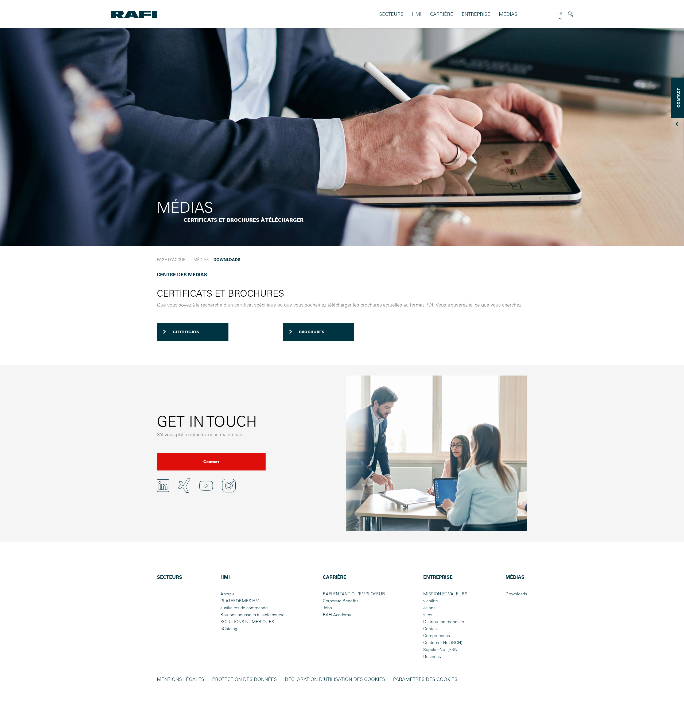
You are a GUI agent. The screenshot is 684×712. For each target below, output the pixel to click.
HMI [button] (416, 14)
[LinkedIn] (163, 485)
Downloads (516, 593)
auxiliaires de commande (244, 607)
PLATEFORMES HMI (240, 600)
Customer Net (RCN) (442, 642)
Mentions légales (180, 679)
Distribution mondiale (443, 621)
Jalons (429, 607)
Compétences (436, 635)
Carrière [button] (441, 14)
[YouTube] (206, 486)
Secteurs (391, 14)
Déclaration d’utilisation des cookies (335, 679)
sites (427, 614)
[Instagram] (229, 485)
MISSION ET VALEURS (445, 593)
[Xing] (184, 486)
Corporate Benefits (341, 600)
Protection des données (244, 679)
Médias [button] (508, 14)
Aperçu (227, 593)
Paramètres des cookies (425, 679)
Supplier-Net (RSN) (440, 649)
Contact (211, 461)
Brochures (311, 332)
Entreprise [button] (476, 14)
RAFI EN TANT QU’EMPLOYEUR (354, 593)
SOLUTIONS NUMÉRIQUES (247, 621)
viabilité (430, 600)
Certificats (186, 332)
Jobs (327, 607)
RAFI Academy (337, 614)
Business (432, 656)
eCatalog (228, 628)
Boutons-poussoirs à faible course (252, 614)
